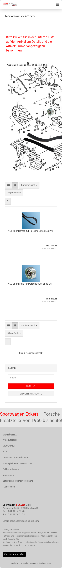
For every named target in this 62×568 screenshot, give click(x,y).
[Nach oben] (52, 563)
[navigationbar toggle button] (57, 4)
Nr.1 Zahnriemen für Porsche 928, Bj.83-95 (30, 230)
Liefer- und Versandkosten (15, 457)
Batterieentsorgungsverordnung (18, 481)
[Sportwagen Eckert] (8, 4)
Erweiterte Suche (31, 394)
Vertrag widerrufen (14, 554)
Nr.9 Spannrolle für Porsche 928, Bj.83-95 (30, 283)
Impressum (8, 475)
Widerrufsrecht (10, 440)
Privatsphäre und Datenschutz (17, 463)
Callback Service (11, 469)
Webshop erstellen (20, 563)
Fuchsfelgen (9, 486)
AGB (5, 451)
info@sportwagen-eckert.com (24, 521)
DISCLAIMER (9, 445)
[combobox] (29, 185)
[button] (8, 185)
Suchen (31, 386)
